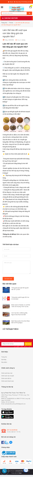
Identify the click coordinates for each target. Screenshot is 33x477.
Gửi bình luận (8, 278)
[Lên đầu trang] (29, 472)
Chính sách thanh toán (7, 381)
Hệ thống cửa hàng (27, 1)
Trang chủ (4, 357)
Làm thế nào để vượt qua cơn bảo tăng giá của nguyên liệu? (15, 33)
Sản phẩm (4, 362)
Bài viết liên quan (9, 284)
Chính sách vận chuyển (7, 375)
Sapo (20, 473)
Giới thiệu (3, 359)
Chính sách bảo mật (6, 373)
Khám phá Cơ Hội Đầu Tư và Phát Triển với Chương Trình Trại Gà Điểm (20, 306)
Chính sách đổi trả (6, 378)
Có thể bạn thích (10, 329)
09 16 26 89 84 (12, 430)
